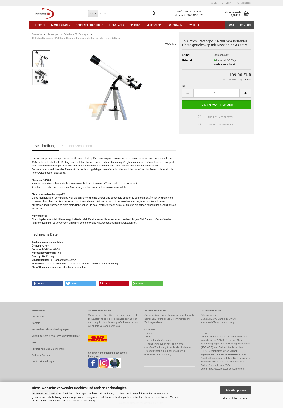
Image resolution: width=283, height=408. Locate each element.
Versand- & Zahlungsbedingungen (50, 329)
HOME (231, 25)
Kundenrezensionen (76, 146)
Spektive (135, 25)
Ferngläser (116, 25)
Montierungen (60, 25)
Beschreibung (45, 146)
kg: (183, 85)
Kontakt (245, 25)
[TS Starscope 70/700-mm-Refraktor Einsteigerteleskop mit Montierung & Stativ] (115, 85)
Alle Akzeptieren (236, 390)
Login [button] (227, 3)
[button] (213, 3)
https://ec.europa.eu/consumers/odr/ (226, 368)
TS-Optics (170, 44)
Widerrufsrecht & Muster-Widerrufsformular (55, 335)
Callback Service (41, 355)
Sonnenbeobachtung (89, 25)
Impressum (38, 316)
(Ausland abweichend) (224, 64)
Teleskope (38, 25)
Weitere (194, 25)
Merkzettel (245, 3)
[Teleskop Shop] (57, 13)
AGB (34, 342)
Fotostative (176, 25)
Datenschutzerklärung (82, 400)
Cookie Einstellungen (43, 361)
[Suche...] (153, 13)
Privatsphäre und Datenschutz (48, 348)
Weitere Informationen (236, 398)
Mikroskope (154, 25)
